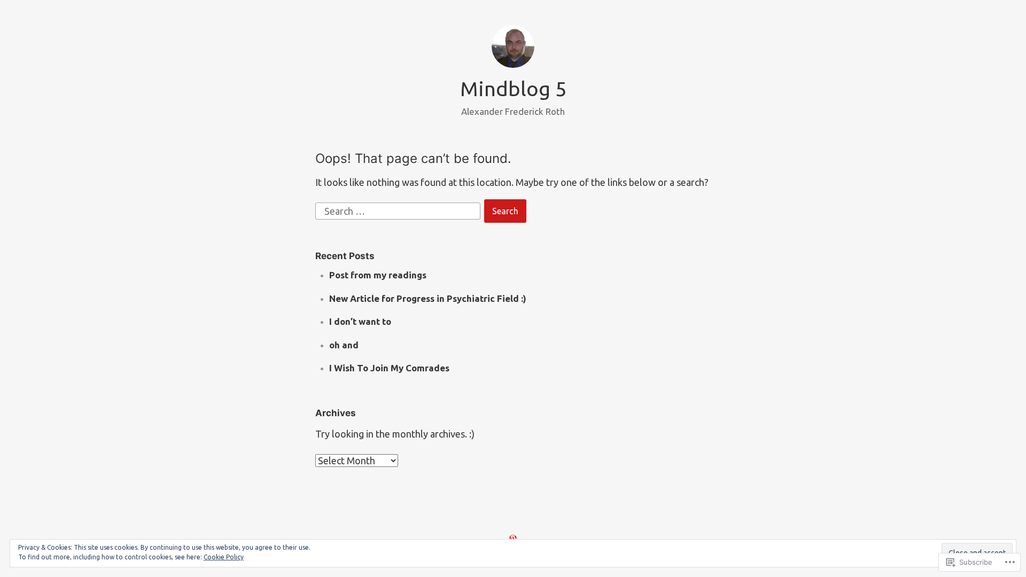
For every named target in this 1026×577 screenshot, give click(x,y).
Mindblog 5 (513, 88)
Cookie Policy (224, 556)
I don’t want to (360, 321)
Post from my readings (377, 275)
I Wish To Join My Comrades (389, 368)
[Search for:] (399, 210)
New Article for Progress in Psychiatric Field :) (427, 298)
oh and (344, 345)
